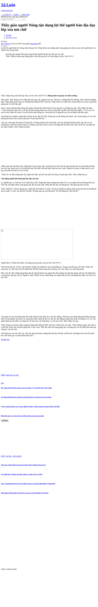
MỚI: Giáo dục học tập (10, 375)
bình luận (34, 44)
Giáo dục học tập (11, 37)
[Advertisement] (49, 76)
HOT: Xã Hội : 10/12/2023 (11, 456)
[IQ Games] (2, 15)
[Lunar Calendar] (20, 15)
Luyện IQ (7, 15)
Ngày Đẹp (25, 15)
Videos (16, 15)
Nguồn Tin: (5, 340)
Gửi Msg (5, 420)
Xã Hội (8, 35)
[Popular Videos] (12, 15)
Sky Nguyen (6, 44)
